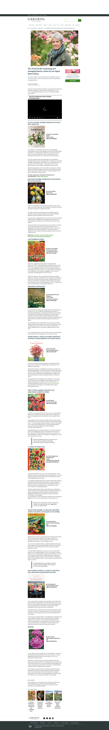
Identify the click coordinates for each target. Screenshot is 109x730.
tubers (49, 611)
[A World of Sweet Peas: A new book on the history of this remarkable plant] (31, 696)
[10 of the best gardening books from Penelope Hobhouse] (40, 696)
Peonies (30, 653)
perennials (35, 266)
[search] (79, 20)
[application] (45, 107)
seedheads (41, 269)
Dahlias (29, 601)
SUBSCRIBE (73, 80)
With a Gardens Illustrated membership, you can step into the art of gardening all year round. (73, 76)
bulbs (29, 423)
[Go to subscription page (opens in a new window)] (72, 72)
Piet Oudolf (45, 92)
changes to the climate (48, 551)
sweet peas (42, 473)
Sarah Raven (50, 413)
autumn (30, 268)
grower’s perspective (52, 383)
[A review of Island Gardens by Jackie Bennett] (49, 696)
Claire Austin (55, 656)
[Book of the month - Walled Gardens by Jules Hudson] (58, 696)
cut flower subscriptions (42, 176)
